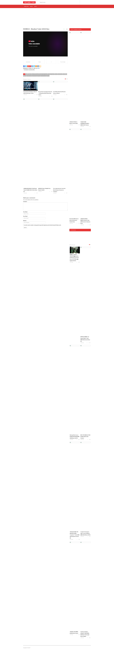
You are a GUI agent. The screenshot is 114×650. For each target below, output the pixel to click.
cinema (29, 74)
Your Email (25, 216)
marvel (33, 74)
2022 (26, 74)
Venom (48, 75)
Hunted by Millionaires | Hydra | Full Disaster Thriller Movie (73, 220)
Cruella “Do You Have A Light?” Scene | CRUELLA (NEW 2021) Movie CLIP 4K (85, 533)
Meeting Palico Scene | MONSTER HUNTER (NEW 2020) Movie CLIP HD (74, 437)
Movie (31, 6)
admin (38, 68)
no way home (29, 75)
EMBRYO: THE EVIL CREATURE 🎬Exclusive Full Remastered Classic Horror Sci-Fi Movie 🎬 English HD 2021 (74, 257)
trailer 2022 (43, 75)
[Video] (29, 2)
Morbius (36, 74)
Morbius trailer (51, 74)
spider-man (35, 75)
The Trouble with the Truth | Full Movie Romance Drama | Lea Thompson (59, 190)
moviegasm (60, 74)
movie (56, 74)
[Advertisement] (57, 18)
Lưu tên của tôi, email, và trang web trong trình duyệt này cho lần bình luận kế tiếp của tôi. (42, 225)
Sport (35, 6)
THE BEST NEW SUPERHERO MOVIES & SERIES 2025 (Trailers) (84, 123)
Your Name (25, 211)
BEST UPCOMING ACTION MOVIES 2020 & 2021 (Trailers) (85, 437)
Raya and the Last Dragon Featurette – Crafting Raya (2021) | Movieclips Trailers (45, 93)
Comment (25, 201)
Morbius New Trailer (43, 74)
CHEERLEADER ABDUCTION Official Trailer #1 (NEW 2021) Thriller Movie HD (30, 190)
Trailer (39, 75)
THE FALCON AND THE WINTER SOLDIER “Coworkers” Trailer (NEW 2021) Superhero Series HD (74, 534)
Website (24, 220)
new (64, 74)
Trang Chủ (26, 6)
